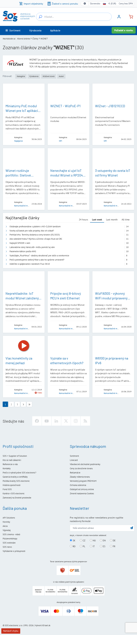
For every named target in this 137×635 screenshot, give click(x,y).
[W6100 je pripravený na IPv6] (113, 345)
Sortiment (74, 456)
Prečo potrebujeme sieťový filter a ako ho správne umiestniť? (37, 259)
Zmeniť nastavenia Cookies (82, 493)
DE (114, 540)
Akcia (5, 526)
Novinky (6, 521)
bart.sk (47, 625)
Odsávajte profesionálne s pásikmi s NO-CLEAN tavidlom (35, 226)
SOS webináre (9, 542)
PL (83, 546)
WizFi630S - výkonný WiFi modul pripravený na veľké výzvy (111, 298)
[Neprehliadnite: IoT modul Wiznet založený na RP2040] (24, 281)
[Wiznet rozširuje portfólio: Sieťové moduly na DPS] (24, 158)
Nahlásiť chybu (10, 630)
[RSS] (85, 421)
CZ (83, 540)
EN (104, 540)
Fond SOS (7, 489)
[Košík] (129, 16)
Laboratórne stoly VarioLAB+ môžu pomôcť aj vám (32, 247)
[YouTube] (46, 421)
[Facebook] (37, 421)
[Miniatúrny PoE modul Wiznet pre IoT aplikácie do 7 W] (24, 93)
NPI (60, 141)
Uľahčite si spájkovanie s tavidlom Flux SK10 (30, 263)
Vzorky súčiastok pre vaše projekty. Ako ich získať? (32, 230)
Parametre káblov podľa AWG (23, 251)
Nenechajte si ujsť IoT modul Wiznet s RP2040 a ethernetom (67, 175)
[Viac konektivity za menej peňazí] (24, 345)
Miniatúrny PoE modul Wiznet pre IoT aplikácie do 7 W (23, 110)
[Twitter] (66, 421)
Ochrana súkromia (78, 485)
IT (93, 546)
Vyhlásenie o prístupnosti (14, 551)
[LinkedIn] (56, 421)
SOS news (7, 547)
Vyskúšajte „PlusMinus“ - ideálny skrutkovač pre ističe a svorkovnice (39, 255)
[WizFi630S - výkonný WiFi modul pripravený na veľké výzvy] (113, 281)
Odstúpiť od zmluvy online (82, 489)
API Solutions (9, 517)
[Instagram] (75, 421)
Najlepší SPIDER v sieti (20, 243)
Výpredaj (7, 530)
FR (113, 546)
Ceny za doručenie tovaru (81, 468)
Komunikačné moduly (23, 205)
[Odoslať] (131, 527)
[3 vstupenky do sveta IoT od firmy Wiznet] (113, 158)
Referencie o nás (10, 464)
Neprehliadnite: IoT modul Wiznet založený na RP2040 (22, 298)
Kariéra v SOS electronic (14, 493)
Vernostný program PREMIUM (83, 481)
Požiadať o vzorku (123, 30)
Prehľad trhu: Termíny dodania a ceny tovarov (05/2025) (35, 234)
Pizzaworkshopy (10, 538)
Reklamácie (75, 472)
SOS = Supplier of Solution (15, 456)
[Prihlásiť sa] (119, 17)
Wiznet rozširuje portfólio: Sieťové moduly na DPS (18, 175)
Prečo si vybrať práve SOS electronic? (19, 472)
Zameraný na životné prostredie (17, 497)
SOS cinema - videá (11, 534)
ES (103, 546)
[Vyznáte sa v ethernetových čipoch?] (68, 345)
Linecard (74, 460)
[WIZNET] (9, 139)
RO (74, 546)
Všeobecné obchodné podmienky (85, 464)
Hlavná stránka (23, 38)
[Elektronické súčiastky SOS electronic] (19, 16)
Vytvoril (38, 625)
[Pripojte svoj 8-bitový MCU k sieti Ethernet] (68, 281)
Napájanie (18, 141)
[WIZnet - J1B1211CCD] (113, 93)
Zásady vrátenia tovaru (80, 476)
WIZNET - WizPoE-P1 (65, 106)
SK (73, 540)
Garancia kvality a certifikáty (15, 476)
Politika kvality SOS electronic (16, 481)
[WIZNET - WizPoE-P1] (68, 93)
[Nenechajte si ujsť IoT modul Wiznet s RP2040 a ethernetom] (68, 158)
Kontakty (7, 468)
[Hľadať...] (40, 17)
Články (35, 38)
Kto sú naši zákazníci (12, 460)
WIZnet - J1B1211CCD (110, 106)
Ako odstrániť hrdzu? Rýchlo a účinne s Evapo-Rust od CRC (36, 238)
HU (94, 540)
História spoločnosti (11, 485)
